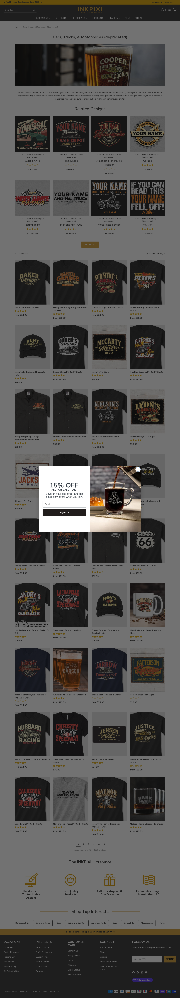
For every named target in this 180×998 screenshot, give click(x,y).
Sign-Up (64, 512)
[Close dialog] (138, 469)
